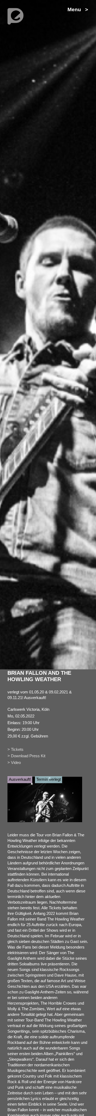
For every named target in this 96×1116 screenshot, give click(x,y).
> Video (14, 762)
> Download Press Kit (26, 756)
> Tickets (15, 749)
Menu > (77, 9)
